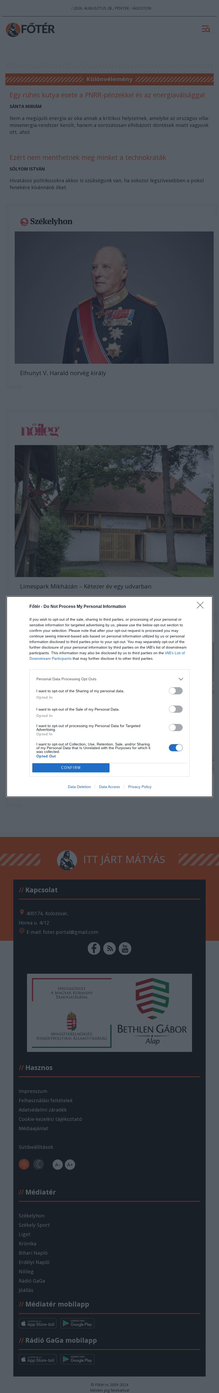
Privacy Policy (139, 787)
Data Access (109, 787)
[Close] (202, 607)
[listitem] (109, 679)
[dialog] (109, 696)
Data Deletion (79, 787)
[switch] (176, 690)
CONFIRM (71, 768)
